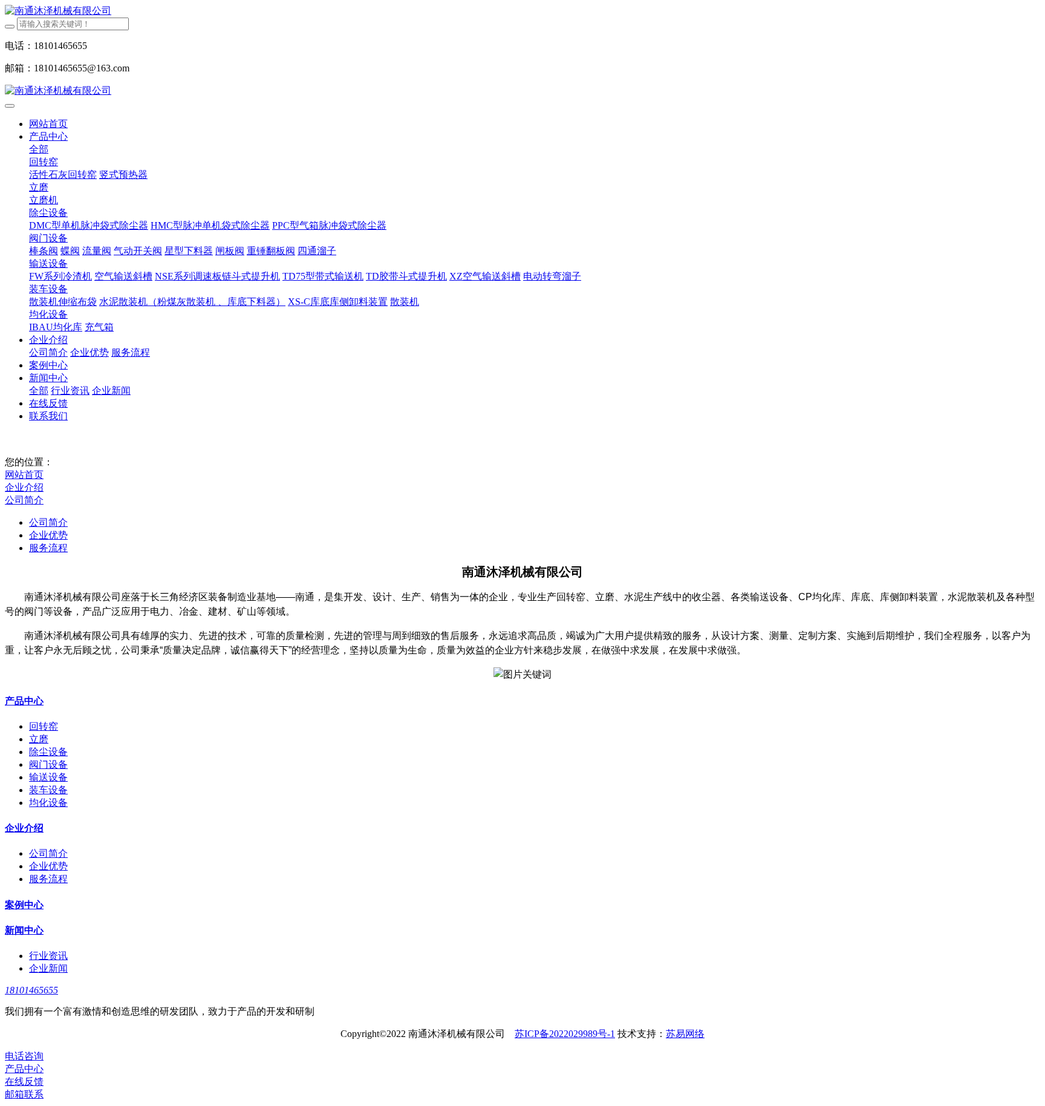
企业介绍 (24, 487)
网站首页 (48, 124)
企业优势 (48, 535)
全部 (38, 149)
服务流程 (48, 548)
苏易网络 (685, 1034)
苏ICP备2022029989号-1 (565, 1034)
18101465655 (31, 990)
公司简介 (24, 500)
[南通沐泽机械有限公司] (522, 11)
